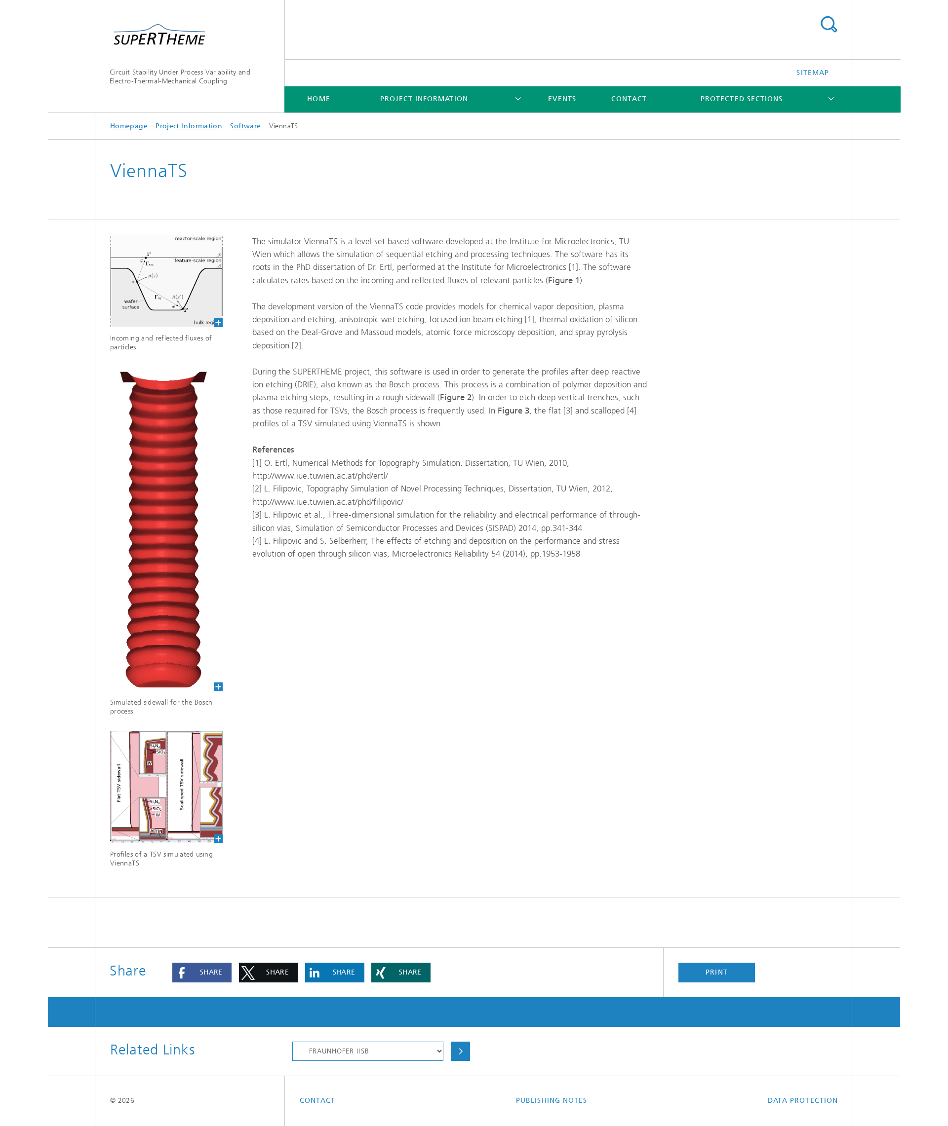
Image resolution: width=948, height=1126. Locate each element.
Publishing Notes (551, 1100)
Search (828, 25)
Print (716, 972)
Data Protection (803, 1100)
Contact (629, 99)
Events (562, 99)
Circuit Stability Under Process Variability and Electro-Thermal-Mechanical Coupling (180, 76)
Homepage (129, 126)
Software (245, 126)
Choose (460, 1051)
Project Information (424, 99)
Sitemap (812, 73)
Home (318, 99)
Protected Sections (742, 99)
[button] (202, 972)
